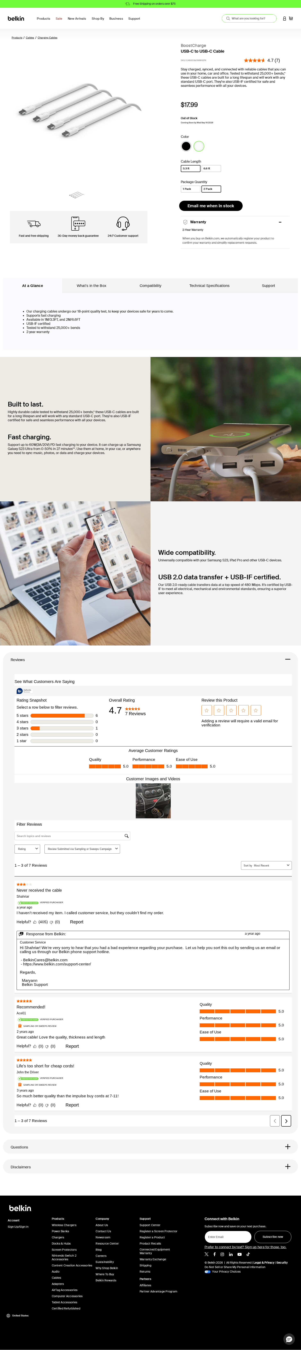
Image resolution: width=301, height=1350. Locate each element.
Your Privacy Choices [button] (226, 1271)
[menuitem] (60, 21)
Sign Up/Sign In (18, 1227)
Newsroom (103, 1237)
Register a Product (152, 1237)
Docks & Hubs (61, 1243)
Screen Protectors (64, 1249)
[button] (285, 18)
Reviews (18, 659)
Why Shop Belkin (107, 1268)
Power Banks (60, 1231)
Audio (55, 1271)
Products (17, 37)
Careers (101, 1256)
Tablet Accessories (64, 1302)
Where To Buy (105, 1274)
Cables (30, 37)
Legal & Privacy (263, 1262)
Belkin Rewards (106, 1280)
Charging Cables (48, 37)
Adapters (58, 1284)
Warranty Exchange (153, 1259)
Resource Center (107, 1243)
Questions (19, 1147)
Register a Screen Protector (159, 1231)
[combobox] (249, 18)
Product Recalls (150, 1243)
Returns (145, 1271)
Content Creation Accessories (72, 1265)
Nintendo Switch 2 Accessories (64, 1257)
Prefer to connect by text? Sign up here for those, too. (245, 1247)
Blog (99, 1249)
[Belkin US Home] (16, 18)
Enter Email (214, 1236)
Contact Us (103, 1231)
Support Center (150, 1225)
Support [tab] (268, 286)
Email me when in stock (211, 205)
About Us (102, 1225)
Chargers (58, 1237)
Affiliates (145, 1285)
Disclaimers (21, 1167)
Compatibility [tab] (150, 286)
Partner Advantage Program (158, 1291)
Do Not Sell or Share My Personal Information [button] (235, 1267)
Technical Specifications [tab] (209, 286)
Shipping (145, 1265)
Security (282, 1262)
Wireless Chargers (64, 1225)
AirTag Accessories (65, 1290)
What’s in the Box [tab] (91, 286)
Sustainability (105, 1262)
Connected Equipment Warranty (155, 1251)
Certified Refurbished (66, 1308)
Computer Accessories (67, 1296)
